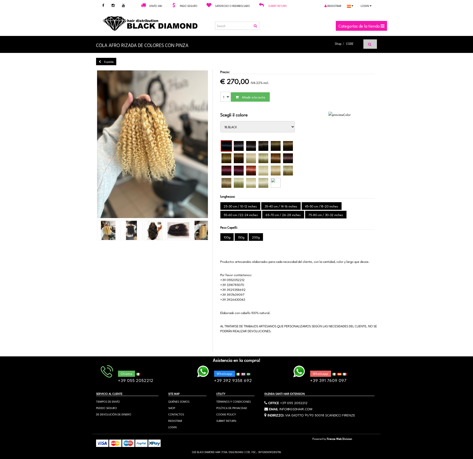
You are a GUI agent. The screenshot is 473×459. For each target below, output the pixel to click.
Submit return (277, 5)
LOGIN (172, 427)
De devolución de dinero (113, 414)
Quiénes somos (178, 401)
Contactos (176, 414)
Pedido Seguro (106, 407)
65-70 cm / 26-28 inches (283, 214)
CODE (350, 43)
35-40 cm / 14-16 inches (281, 206)
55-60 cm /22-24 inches (241, 214)
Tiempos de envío (108, 401)
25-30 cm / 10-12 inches (240, 206)
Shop (338, 43)
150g (241, 237)
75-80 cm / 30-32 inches (325, 214)
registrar (334, 5)
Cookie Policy (226, 414)
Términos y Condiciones (233, 401)
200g (256, 237)
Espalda (108, 61)
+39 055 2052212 (293, 402)
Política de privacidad (231, 407)
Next (216, 144)
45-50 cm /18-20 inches (321, 206)
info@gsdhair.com (295, 409)
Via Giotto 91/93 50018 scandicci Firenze (320, 415)
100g (227, 237)
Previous (88, 144)
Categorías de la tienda (359, 25)
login (365, 5)
